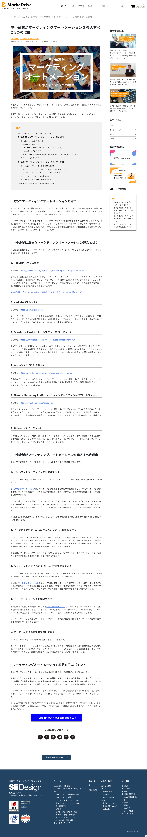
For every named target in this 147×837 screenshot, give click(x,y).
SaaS (72, 6)
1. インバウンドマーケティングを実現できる (38, 166)
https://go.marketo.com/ (31, 309)
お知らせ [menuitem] (125, 791)
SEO (111, 125)
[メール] (66, 737)
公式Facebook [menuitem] (108, 803)
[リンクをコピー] (72, 737)
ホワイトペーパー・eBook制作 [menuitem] (67, 803)
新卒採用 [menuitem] (127, 808)
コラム (112, 139)
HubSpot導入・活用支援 (28, 17)
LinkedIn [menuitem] (106, 809)
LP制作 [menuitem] (58, 809)
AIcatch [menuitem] (106, 794)
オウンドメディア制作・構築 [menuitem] (66, 812)
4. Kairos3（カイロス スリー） (32, 151)
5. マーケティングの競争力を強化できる (36, 179)
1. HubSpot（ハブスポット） (32, 141)
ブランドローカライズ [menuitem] (62, 823)
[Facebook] (40, 737)
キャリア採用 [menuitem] (128, 811)
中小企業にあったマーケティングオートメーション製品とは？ (41, 137)
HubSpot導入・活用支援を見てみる (57, 717)
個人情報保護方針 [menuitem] (128, 794)
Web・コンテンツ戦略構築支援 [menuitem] (67, 794)
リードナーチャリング (55, 606)
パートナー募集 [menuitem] (127, 814)
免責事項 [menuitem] (125, 802)
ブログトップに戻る (54, 757)
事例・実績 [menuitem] (93, 790)
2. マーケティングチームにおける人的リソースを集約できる (43, 169)
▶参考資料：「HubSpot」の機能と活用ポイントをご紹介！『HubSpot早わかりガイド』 (49, 292)
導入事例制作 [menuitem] (61, 806)
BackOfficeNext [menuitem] (109, 797)
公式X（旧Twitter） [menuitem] (110, 806)
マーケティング (115, 130)
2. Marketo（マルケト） (30, 144)
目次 (113, 198)
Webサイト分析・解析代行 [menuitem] (66, 815)
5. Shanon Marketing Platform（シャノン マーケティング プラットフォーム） (51, 154)
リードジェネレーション (28, 582)
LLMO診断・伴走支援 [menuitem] (62, 786)
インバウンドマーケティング (23, 488)
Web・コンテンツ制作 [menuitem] (64, 797)
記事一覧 (63, 6)
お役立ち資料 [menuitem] (106, 786)
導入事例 (81, 6)
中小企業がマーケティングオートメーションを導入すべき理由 (41, 162)
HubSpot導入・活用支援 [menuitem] (63, 820)
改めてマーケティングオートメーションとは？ (35, 133)
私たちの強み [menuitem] (127, 788)
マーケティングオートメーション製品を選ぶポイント (38, 183)
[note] (53, 737)
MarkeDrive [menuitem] (107, 791)
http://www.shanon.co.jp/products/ (36, 402)
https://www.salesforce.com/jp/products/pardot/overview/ (47, 339)
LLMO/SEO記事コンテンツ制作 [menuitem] (67, 800)
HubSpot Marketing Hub (29, 38)
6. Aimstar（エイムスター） (32, 158)
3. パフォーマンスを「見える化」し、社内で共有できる (42, 172)
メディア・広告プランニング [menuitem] (64, 817)
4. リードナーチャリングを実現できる (35, 176)
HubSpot (91, 6)
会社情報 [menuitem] (125, 786)
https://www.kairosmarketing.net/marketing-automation (46, 372)
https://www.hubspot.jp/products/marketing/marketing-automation (52, 270)
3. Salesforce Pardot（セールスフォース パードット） (42, 147)
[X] (46, 737)
